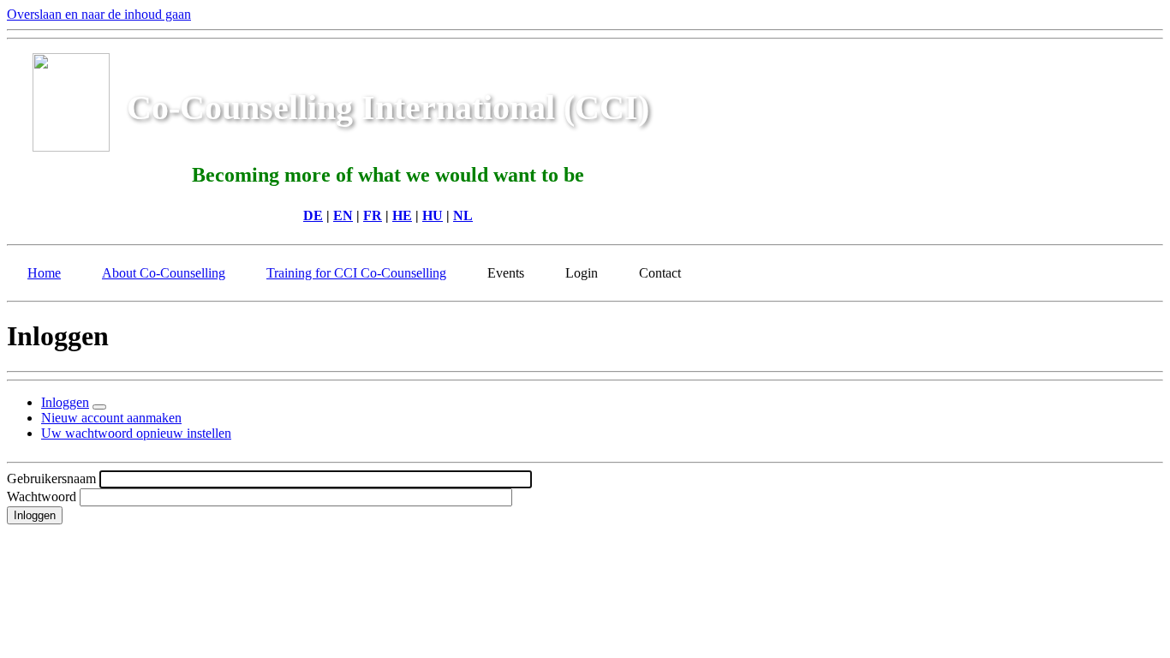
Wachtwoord (41, 496)
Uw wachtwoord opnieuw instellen (136, 433)
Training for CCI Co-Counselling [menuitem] (356, 273)
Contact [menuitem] (660, 273)
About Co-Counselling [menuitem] (163, 273)
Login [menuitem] (581, 273)
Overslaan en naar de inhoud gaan (99, 14)
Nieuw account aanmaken (111, 417)
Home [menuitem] (44, 273)
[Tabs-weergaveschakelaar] (99, 407)
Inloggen (65, 402)
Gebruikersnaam (51, 478)
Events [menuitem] (505, 273)
